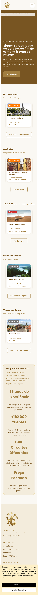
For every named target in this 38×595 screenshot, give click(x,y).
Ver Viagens (12, 74)
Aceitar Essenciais (19, 590)
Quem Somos (8, 546)
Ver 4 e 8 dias (19, 241)
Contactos (7, 553)
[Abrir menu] (32, 5)
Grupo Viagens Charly (11, 549)
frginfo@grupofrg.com (11, 535)
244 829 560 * (9, 530)
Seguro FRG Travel (10, 556)
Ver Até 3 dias (19, 189)
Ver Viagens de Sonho (19, 350)
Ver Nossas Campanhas (19, 135)
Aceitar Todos (19, 585)
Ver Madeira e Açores (19, 296)
